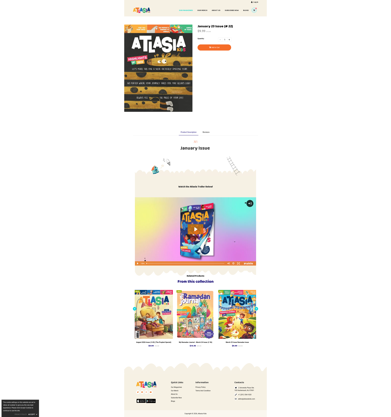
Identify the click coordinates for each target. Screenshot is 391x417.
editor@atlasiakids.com (246, 399)
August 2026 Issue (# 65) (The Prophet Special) (153, 342)
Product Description (189, 132)
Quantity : (201, 39)
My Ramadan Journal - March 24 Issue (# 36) (195, 342)
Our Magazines (176, 387)
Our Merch (174, 391)
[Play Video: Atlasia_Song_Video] (195, 229)
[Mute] (228, 263)
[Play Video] (137, 263)
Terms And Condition (203, 391)
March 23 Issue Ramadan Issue (237, 342)
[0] (253, 10)
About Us (174, 394)
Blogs (173, 401)
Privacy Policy (201, 387)
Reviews (206, 132)
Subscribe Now (176, 398)
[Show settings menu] (233, 263)
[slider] (186, 263)
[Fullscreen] (238, 263)
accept (32, 414)
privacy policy (21, 414)
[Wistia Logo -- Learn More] (248, 263)
